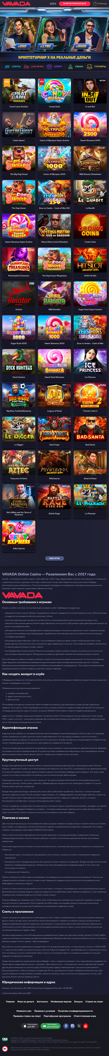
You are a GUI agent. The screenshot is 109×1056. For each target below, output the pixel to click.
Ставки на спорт (94, 1002)
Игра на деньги (25, 1002)
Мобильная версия (61, 1002)
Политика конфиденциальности (75, 1011)
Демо (18, 95)
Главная (10, 1002)
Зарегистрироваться (74, 4)
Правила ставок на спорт (27, 1016)
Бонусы (78, 1002)
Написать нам (23, 1011)
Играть (19, 88)
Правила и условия (44, 1011)
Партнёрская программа (57, 1016)
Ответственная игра (85, 1016)
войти (53, 4)
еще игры (54, 558)
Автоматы (42, 1002)
